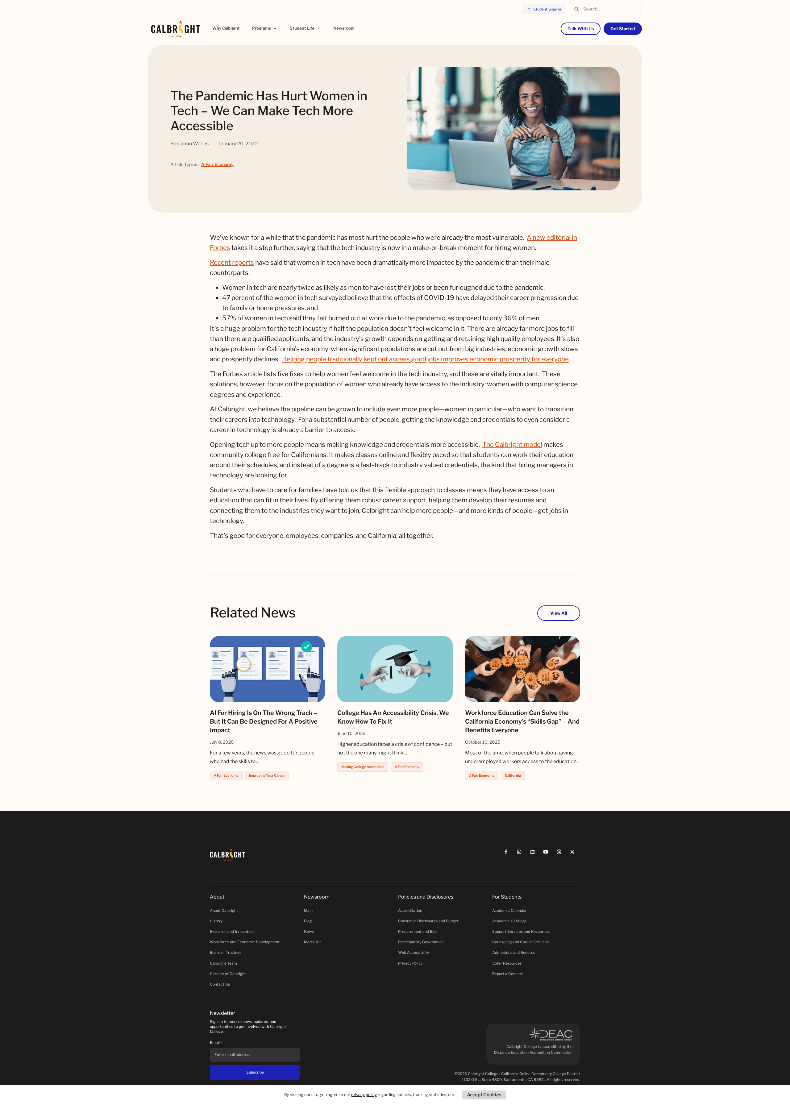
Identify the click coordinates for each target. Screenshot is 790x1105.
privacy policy (364, 1094)
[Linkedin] (535, 855)
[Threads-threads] (562, 855)
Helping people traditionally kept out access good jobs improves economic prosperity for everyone (425, 359)
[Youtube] (548, 855)
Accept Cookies (484, 1095)
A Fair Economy (217, 164)
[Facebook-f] (509, 855)
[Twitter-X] (575, 855)
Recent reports (232, 262)
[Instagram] (522, 855)
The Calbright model (512, 444)
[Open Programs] (274, 28)
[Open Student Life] (318, 28)
